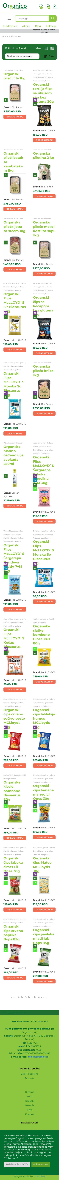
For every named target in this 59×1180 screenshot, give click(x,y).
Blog (29, 1109)
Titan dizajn (40, 1176)
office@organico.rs (38, 1056)
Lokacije (29, 1105)
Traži (53, 18)
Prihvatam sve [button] (40, 1164)
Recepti (29, 1101)
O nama (29, 1092)
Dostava (29, 1078)
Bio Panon (17, 107)
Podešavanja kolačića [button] (17, 1164)
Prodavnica (10, 26)
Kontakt (29, 1114)
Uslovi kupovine (29, 1073)
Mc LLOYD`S (48, 130)
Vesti (29, 1096)
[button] (14, 117)
